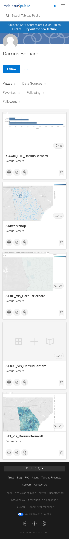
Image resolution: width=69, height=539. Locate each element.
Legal (8, 493)
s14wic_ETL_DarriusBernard (26, 156)
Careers (26, 484)
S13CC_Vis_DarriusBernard (26, 366)
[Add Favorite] (61, 173)
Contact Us (40, 484)
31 (61, 145)
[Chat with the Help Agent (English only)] (55, 6)
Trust (11, 477)
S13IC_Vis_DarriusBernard (25, 296)
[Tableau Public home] (17, 6)
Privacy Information (51, 493)
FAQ (27, 477)
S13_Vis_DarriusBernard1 (24, 436)
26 (60, 285)
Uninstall (21, 507)
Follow (11, 69)
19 (61, 215)
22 (60, 425)
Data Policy (18, 500)
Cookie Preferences (42, 507)
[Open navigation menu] (63, 6)
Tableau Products (51, 477)
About (35, 477)
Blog (19, 477)
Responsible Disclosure (43, 500)
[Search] (7, 16)
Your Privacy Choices (38, 514)
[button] (25, 523)
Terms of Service (25, 493)
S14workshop (15, 226)
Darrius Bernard (14, 161)
